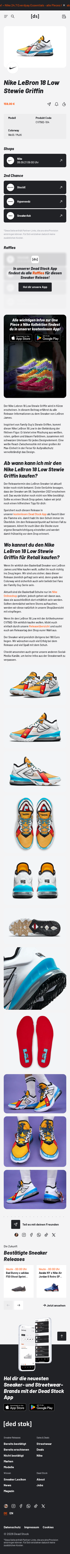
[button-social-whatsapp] (39, 1235)
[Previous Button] (8, 1305)
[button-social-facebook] (31, 1235)
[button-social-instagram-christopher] (16, 1235)
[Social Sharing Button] (15, 1224)
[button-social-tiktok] (46, 1235)
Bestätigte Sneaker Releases (25, 1255)
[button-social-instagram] (24, 1235)
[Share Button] (49, 104)
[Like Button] (64, 104)
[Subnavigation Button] (6, 16)
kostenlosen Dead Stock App (30, 514)
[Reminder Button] (56, 104)
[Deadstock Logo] (35, 16)
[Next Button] (18, 1305)
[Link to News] (12, 16)
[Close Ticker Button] (64, 5)
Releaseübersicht (39, 626)
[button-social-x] (54, 1235)
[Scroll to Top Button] (61, 1336)
